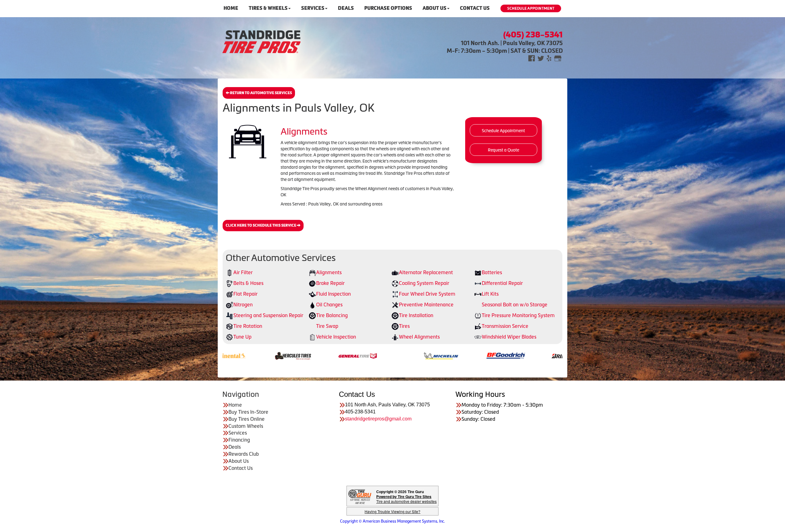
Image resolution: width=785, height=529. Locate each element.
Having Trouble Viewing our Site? (392, 511)
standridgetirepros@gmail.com (378, 418)
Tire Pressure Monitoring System (518, 315)
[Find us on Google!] (557, 57)
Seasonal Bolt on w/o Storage (514, 304)
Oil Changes (329, 304)
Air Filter (243, 272)
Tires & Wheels (268, 8)
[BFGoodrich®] (447, 355)
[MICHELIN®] (382, 355)
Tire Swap (327, 326)
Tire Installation (416, 315)
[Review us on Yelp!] (549, 57)
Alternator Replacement (426, 272)
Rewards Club (243, 454)
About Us (434, 8)
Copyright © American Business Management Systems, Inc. (392, 521)
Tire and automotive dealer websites (406, 499)
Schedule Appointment (503, 130)
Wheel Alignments (419, 336)
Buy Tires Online (246, 419)
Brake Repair (330, 283)
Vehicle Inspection (336, 336)
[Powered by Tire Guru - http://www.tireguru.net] (359, 496)
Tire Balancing (332, 315)
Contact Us (475, 8)
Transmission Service (505, 326)
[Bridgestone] (512, 355)
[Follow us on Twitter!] (541, 57)
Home (231, 8)
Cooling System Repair (424, 283)
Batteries (492, 272)
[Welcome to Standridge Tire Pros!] (261, 41)
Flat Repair (245, 294)
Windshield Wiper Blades (509, 336)
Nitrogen (243, 304)
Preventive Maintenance (426, 304)
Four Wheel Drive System (427, 294)
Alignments (329, 272)
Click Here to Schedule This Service (261, 225)
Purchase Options (388, 8)
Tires (404, 326)
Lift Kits (490, 294)
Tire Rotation (247, 326)
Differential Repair (502, 283)
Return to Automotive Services (260, 93)
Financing (239, 440)
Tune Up (242, 336)
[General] (299, 355)
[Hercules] (234, 355)
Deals (346, 8)
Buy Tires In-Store (248, 412)
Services (312, 8)
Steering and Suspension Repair (268, 315)
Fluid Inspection (333, 294)
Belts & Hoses (248, 283)
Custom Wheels (245, 426)
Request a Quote (503, 150)
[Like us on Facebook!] (531, 57)
